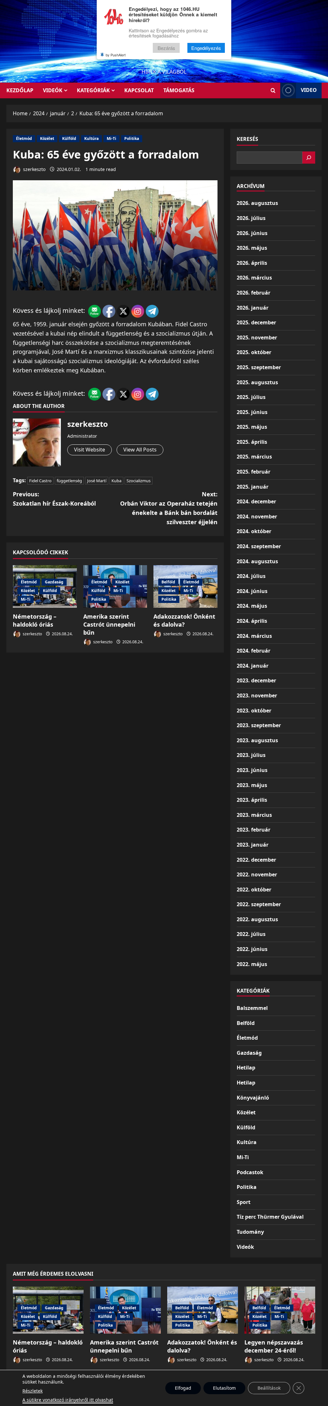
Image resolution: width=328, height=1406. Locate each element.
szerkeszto (33, 169)
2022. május (252, 964)
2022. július (251, 934)
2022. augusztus (257, 919)
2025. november (257, 337)
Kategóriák (93, 90)
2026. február (253, 292)
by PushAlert (116, 54)
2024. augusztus (257, 561)
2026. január (252, 307)
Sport (243, 1202)
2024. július (251, 576)
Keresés (247, 138)
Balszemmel (252, 1008)
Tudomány (250, 1231)
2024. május (252, 605)
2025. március (254, 456)
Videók (52, 90)
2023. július (251, 755)
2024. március (254, 635)
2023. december (256, 680)
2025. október (254, 352)
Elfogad (183, 1388)
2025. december (256, 322)
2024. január (252, 665)
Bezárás (166, 48)
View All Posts (140, 449)
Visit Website (89, 449)
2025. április (252, 441)
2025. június (252, 412)
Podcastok (250, 1172)
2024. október (254, 531)
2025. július (251, 397)
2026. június (252, 233)
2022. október (254, 889)
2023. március (254, 814)
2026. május (252, 247)
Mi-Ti (111, 138)
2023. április (252, 799)
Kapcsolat (139, 90)
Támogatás (178, 90)
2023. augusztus (257, 740)
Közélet (47, 138)
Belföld (168, 582)
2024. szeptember (259, 546)
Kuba (116, 481)
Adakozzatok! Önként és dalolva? (184, 620)
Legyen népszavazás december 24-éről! (273, 1346)
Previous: (54, 498)
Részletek (32, 1391)
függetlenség (69, 481)
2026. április (252, 262)
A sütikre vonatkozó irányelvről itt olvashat (67, 1400)
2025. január (252, 486)
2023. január (252, 844)
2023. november (257, 695)
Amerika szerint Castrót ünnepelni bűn (109, 624)
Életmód (24, 138)
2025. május (252, 426)
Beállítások (269, 1388)
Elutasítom (224, 1388)
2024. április (252, 620)
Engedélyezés (206, 48)
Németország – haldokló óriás (34, 620)
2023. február (253, 829)
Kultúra (91, 138)
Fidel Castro (40, 481)
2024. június (252, 591)
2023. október (254, 710)
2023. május (252, 785)
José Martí (96, 481)
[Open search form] (273, 90)
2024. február (253, 650)
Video (309, 89)
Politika (131, 138)
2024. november (257, 516)
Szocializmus (139, 481)
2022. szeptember (259, 904)
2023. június (252, 770)
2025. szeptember (259, 367)
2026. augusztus (257, 203)
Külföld (69, 138)
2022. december (256, 859)
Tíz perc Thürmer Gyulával (270, 1216)
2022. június (252, 949)
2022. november (257, 874)
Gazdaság (54, 582)
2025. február (253, 471)
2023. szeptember (259, 725)
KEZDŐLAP (19, 90)
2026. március (254, 277)
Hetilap (246, 1067)
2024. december (256, 501)
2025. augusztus (257, 382)
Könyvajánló (253, 1097)
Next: (168, 507)
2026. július (251, 218)
